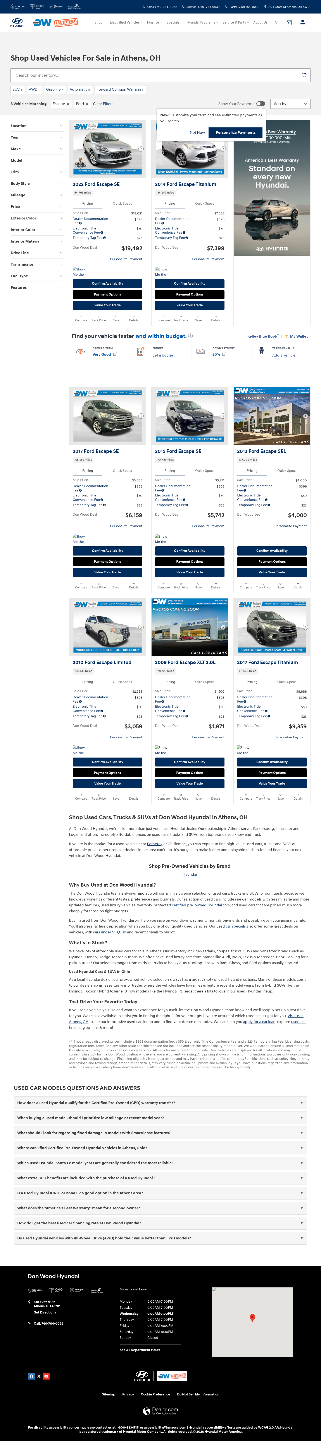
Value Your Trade (107, 305)
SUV (17, 89)
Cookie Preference (155, 1394)
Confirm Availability (107, 284)
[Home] (19, 22)
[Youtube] (46, 1376)
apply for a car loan (259, 1021)
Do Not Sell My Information (198, 1394)
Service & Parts (234, 22)
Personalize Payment (126, 259)
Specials (173, 22)
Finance (153, 22)
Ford (80, 103)
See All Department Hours (140, 1350)
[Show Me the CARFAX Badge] (163, 272)
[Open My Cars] (301, 23)
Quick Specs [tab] (122, 204)
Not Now (197, 132)
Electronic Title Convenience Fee (86, 230)
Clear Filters (103, 103)
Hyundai (190, 874)
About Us (260, 22)
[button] (107, 192)
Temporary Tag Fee (88, 238)
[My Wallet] (289, 22)
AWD (34, 89)
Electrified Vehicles (125, 22)
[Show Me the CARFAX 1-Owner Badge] (81, 272)
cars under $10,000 (109, 932)
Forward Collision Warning (120, 89)
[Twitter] (39, 1376)
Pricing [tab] (87, 204)
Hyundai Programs (201, 22)
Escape (59, 103)
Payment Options (107, 294)
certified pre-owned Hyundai (197, 905)
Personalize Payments (235, 132)
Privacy (128, 1394)
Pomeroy (154, 843)
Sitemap (108, 1394)
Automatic (80, 89)
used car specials (231, 926)
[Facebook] (31, 1376)
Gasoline (54, 89)
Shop (98, 22)
